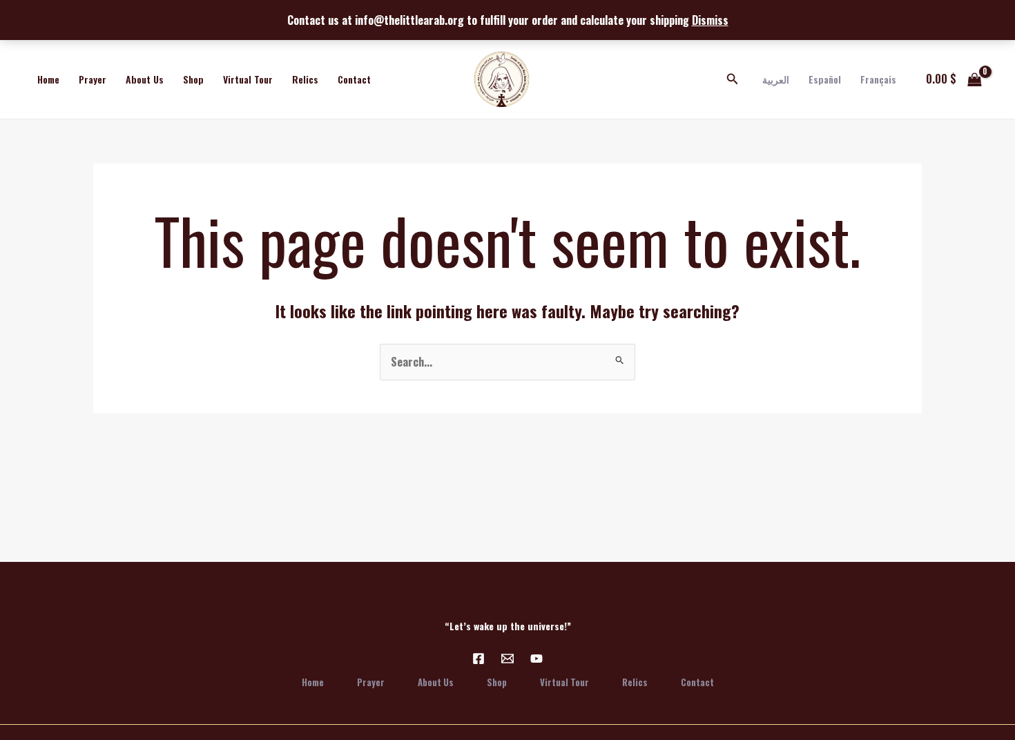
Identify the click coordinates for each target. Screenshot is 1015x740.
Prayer (92, 79)
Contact (354, 79)
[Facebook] (478, 658)
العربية (775, 79)
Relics (305, 79)
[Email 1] (507, 658)
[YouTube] (536, 658)
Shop (193, 79)
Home (48, 79)
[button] (732, 79)
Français (878, 79)
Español (825, 79)
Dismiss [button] (710, 20)
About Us (145, 79)
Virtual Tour (248, 79)
